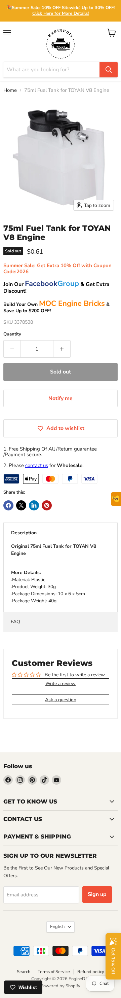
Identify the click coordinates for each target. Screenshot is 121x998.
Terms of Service (54, 972)
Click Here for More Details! (60, 13)
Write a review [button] (60, 683)
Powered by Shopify (60, 986)
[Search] (108, 69)
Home (10, 90)
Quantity (12, 334)
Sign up (97, 894)
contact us (36, 465)
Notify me (60, 398)
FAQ (15, 621)
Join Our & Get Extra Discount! (56, 288)
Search (23, 972)
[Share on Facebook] (8, 505)
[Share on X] (21, 505)
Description (24, 533)
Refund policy (90, 972)
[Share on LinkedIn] (34, 505)
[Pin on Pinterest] (47, 505)
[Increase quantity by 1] (62, 349)
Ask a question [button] (60, 700)
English (57, 927)
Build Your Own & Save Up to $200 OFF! (56, 307)
